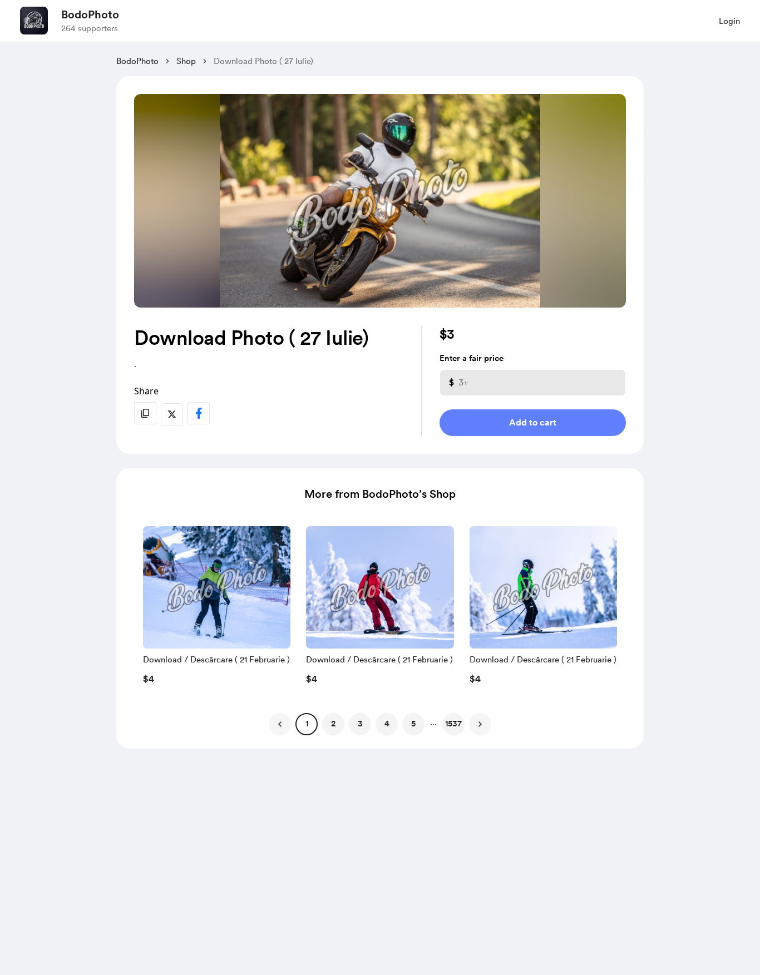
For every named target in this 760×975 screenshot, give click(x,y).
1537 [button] (453, 724)
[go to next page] (480, 724)
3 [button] (360, 724)
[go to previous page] (280, 724)
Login (729, 21)
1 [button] (306, 724)
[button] (217, 608)
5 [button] (413, 724)
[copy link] (145, 413)
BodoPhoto (90, 14)
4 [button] (386, 724)
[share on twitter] (172, 414)
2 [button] (333, 724)
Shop (186, 61)
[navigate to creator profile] (34, 20)
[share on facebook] (198, 413)
